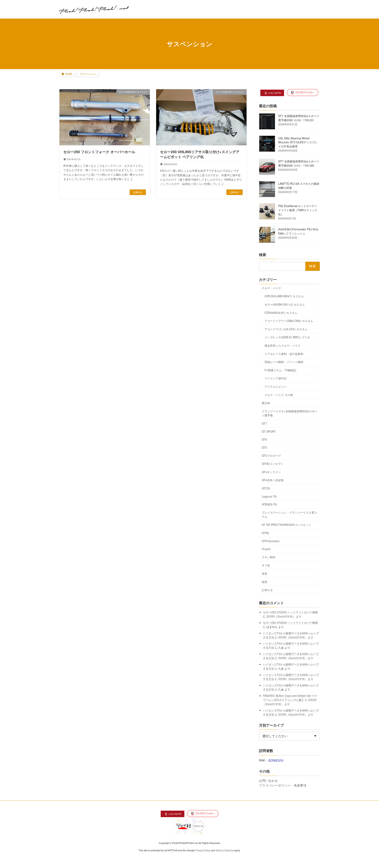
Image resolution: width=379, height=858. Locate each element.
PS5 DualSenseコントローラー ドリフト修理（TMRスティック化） (297, 210)
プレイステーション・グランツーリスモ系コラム (289, 514)
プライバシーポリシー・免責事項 (282, 785)
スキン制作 (269, 557)
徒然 (264, 581)
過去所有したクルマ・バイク (282, 345)
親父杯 (266, 403)
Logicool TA (269, 496)
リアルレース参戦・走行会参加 (284, 353)
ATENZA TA (269, 504)
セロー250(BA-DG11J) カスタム (285, 304)
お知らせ (267, 590)
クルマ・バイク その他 (279, 395)
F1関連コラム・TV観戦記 (280, 370)
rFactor (266, 549)
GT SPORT (269, 431)
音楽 (264, 573)
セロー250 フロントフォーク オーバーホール (99, 151)
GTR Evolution (271, 541)
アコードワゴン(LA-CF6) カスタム (286, 329)
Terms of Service (225, 850)
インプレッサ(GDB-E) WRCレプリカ (287, 337)
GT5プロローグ (271, 455)
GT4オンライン (271, 472)
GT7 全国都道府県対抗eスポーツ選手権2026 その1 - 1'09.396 (298, 163)
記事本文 (138, 192)
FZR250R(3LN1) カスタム (281, 312)
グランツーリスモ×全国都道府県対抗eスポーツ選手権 (289, 413)
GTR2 (265, 533)
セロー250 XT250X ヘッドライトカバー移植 (290, 612)
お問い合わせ (268, 780)
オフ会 (266, 565)
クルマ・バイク (271, 288)
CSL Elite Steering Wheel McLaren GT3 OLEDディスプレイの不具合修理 (297, 142)
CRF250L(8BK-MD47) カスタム (284, 296)
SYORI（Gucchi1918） (281, 616)
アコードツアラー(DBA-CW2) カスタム (289, 321)
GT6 (264, 439)
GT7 (264, 423)
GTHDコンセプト (272, 464)
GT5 (264, 447)
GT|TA (266, 488)
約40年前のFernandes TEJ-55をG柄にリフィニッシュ (298, 231)
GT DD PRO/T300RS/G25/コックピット (286, 525)
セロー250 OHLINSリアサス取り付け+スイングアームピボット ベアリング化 (199, 154)
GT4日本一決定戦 (273, 480)
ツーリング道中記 (276, 378)
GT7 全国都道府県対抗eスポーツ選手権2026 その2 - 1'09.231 (298, 118)
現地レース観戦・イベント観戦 (284, 362)
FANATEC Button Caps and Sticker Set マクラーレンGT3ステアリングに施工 (290, 697)
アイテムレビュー (276, 386)
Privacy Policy (202, 850)
